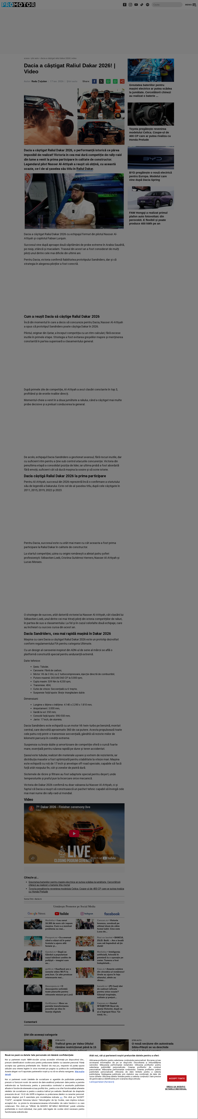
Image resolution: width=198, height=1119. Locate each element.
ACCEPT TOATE (177, 1078)
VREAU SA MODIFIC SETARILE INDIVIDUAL (176, 1087)
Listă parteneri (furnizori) (101, 1082)
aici (61, 1097)
